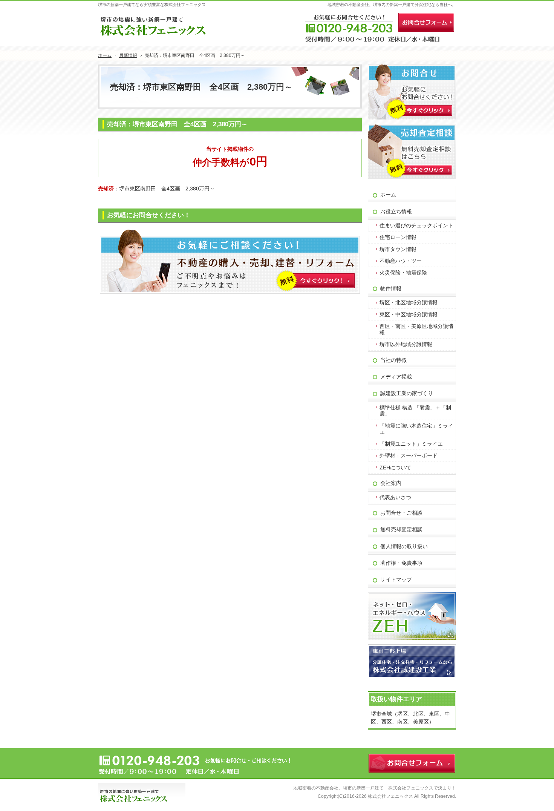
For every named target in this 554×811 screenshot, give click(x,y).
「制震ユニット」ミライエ (411, 444)
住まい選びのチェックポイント (416, 225)
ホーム (388, 195)
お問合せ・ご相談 (401, 513)
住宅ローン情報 (398, 237)
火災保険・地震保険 (403, 273)
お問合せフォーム (426, 22)
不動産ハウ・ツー (401, 261)
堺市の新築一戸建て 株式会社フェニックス (388, 788)
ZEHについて (395, 468)
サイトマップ (396, 579)
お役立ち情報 (396, 211)
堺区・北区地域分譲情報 (409, 302)
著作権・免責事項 (401, 563)
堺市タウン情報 (398, 249)
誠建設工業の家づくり (406, 393)
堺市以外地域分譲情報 (406, 344)
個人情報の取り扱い (404, 546)
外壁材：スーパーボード (409, 455)
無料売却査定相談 (401, 529)
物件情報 (390, 288)
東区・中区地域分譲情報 (409, 314)
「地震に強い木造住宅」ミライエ (416, 429)
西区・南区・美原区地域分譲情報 (416, 329)
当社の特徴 (393, 360)
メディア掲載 (396, 377)
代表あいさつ (395, 497)
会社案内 (390, 483)
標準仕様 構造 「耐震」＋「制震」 (415, 411)
